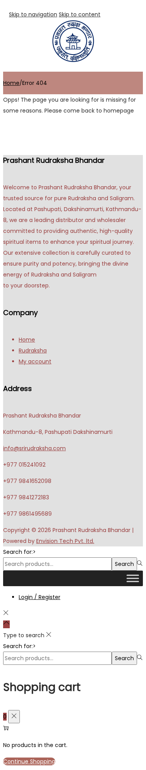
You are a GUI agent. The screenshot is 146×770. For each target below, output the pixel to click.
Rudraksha (33, 350)
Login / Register (39, 597)
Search (124, 564)
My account (35, 361)
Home (11, 83)
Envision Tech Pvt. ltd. (65, 541)
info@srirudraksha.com (34, 448)
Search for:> (19, 552)
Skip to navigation (33, 14)
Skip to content (79, 14)
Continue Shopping (29, 761)
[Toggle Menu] (133, 578)
